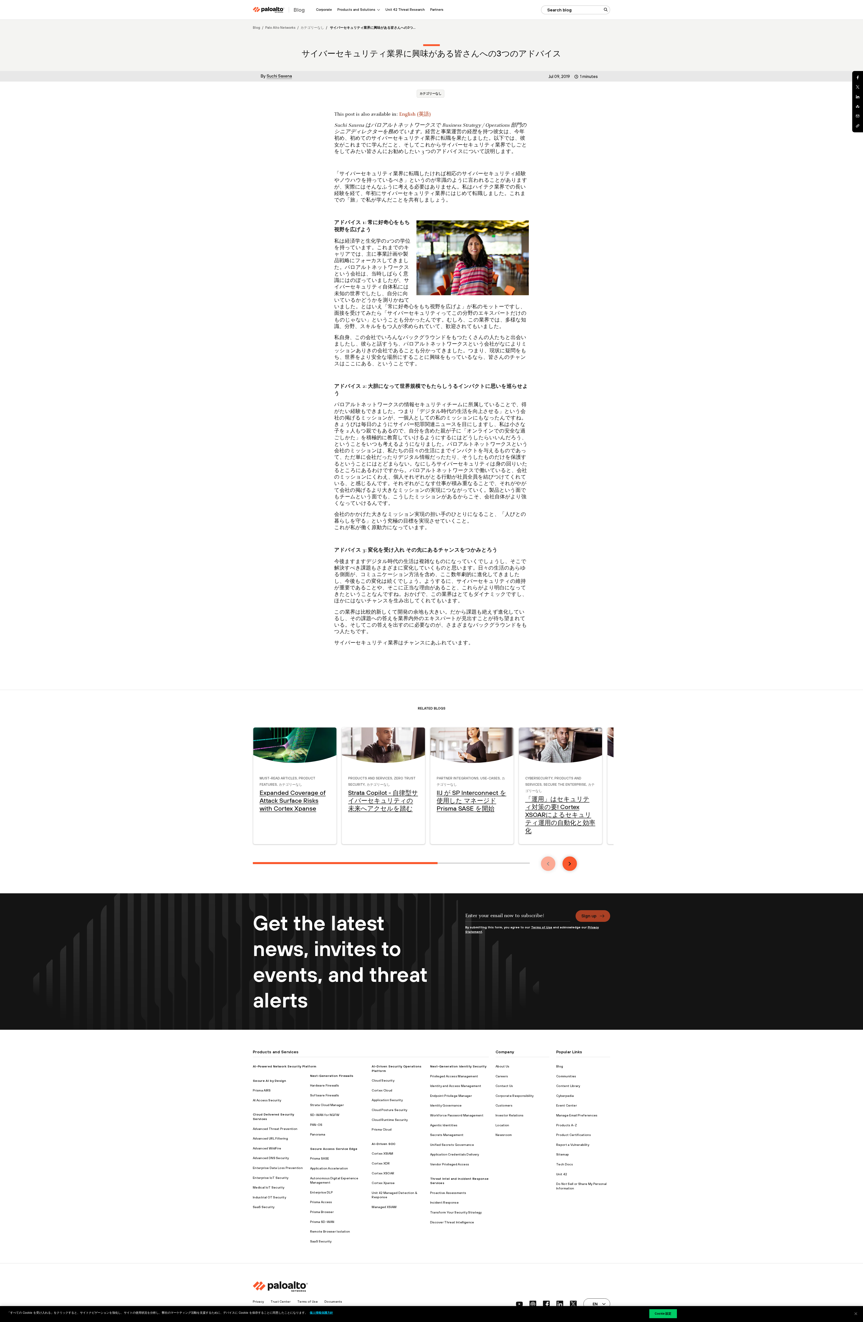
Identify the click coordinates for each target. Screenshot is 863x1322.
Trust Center (281, 1301)
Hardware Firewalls (324, 1085)
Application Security (387, 1100)
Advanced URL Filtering (270, 1138)
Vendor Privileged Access (449, 1164)
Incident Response (444, 1202)
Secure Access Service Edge (333, 1149)
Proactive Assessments (448, 1193)
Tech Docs (564, 1164)
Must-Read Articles (278, 777)
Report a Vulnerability (572, 1145)
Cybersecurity (539, 777)
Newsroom (504, 1135)
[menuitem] (324, 10)
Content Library (568, 1086)
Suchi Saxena (279, 75)
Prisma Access (321, 1202)
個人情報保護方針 (321, 1312)
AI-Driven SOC (384, 1144)
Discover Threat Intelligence (452, 1222)
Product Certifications (573, 1135)
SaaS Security (263, 1207)
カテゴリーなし (312, 27)
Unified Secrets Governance (452, 1145)
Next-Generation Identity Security (458, 1066)
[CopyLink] (857, 126)
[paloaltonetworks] (268, 10)
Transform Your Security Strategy (456, 1212)
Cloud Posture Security (389, 1110)
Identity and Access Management (455, 1086)
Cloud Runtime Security (390, 1120)
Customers (504, 1105)
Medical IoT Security (268, 1187)
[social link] (519, 1304)
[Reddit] (857, 106)
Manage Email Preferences (577, 1115)
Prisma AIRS (262, 1090)
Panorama (317, 1134)
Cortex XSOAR (383, 1173)
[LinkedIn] (857, 97)
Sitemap (562, 1154)
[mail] (857, 116)
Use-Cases (490, 777)
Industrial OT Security (269, 1197)
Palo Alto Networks (280, 27)
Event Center (566, 1105)
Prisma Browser (322, 1212)
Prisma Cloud (381, 1129)
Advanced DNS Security (271, 1158)
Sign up (588, 915)
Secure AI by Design (269, 1080)
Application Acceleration (329, 1168)
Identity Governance (446, 1105)
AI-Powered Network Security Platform (284, 1066)
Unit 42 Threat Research (405, 9)
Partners (436, 9)
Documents (333, 1301)
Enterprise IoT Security (270, 1178)
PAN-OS (316, 1125)
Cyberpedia (565, 1096)
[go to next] (570, 863)
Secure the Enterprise (564, 784)
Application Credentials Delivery (454, 1154)
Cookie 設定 (663, 1313)
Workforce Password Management (456, 1115)
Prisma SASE (319, 1158)
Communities (566, 1076)
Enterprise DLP (321, 1192)
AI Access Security (267, 1100)
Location (502, 1125)
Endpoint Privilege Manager (451, 1096)
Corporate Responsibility (515, 1096)
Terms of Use (541, 927)
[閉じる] (856, 1314)
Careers (502, 1076)
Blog (256, 27)
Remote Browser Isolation (330, 1231)
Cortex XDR (381, 1163)
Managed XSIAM (384, 1207)
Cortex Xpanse (383, 1183)
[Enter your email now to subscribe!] (517, 917)
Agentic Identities (444, 1125)
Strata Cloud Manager (327, 1105)
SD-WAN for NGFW (325, 1115)
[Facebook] (857, 77)
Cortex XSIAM (382, 1153)
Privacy (258, 1301)
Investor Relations (510, 1115)
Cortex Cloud (382, 1090)
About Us (502, 1066)
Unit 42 (561, 1174)
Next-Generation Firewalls (332, 1076)
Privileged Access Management (454, 1076)
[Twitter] (857, 87)
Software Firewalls (324, 1095)
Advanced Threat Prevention (275, 1129)
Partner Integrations (457, 777)
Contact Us (504, 1086)
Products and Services (370, 777)
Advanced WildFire (267, 1148)
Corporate (324, 9)
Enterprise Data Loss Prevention (278, 1168)
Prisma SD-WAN (322, 1222)
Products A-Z (566, 1125)
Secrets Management (447, 1135)
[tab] (345, 863)
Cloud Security (383, 1080)
